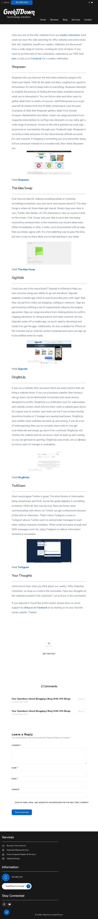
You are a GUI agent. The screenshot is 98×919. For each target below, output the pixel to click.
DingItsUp (23, 477)
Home (43, 19)
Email (14, 779)
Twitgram (23, 567)
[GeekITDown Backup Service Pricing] (49, 850)
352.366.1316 (16, 877)
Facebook (36, 58)
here (14, 58)
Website (15, 789)
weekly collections (70, 35)
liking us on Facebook (35, 607)
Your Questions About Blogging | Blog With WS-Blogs (41, 698)
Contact (88, 19)
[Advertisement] (49, 626)
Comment (16, 745)
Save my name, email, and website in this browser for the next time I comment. (52, 802)
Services (76, 19)
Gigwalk (23, 369)
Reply (82, 699)
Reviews (54, 19)
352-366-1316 (22, 2)
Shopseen (23, 180)
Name (14, 768)
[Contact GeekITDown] (49, 846)
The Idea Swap (26, 269)
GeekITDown (57, 915)
